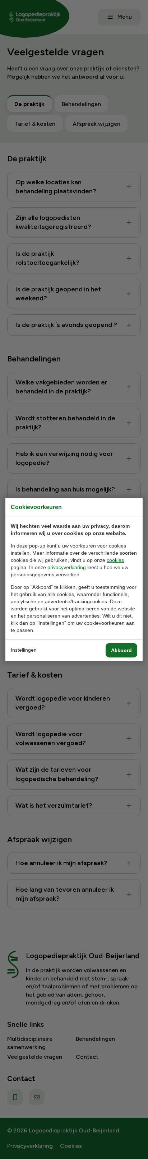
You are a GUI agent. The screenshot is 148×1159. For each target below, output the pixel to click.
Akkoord (121, 650)
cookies (115, 560)
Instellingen (24, 650)
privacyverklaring (66, 567)
